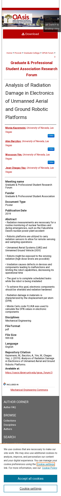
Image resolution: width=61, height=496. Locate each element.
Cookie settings (45, 464)
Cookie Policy (49, 467)
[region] (30, 469)
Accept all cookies (30, 478)
